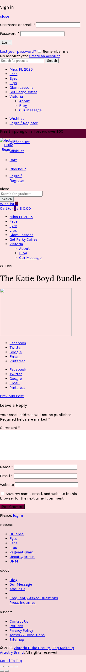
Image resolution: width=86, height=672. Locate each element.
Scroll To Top (11, 660)
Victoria (16, 96)
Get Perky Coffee (23, 92)
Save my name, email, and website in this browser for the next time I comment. (38, 495)
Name (6, 467)
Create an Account (44, 56)
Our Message (30, 110)
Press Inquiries (23, 602)
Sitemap (17, 639)
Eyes (13, 78)
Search (52, 61)
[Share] (7, 666)
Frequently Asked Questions (34, 598)
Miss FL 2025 (21, 69)
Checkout (18, 169)
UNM (14, 561)
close (4, 16)
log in (18, 515)
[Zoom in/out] (16, 666)
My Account (20, 142)
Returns (16, 626)
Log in (6, 42)
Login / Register (24, 123)
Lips (13, 83)
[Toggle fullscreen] (11, 666)
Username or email (17, 24)
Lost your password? (18, 51)
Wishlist (17, 118)
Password (9, 33)
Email (6, 476)
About (24, 101)
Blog (23, 105)
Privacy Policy (21, 630)
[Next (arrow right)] (7, 671)
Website (7, 484)
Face (13, 74)
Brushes (17, 534)
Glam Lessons (21, 87)
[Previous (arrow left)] (2, 671)
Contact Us (19, 621)
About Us (17, 589)
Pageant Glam (21, 552)
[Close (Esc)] (2, 666)
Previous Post (12, 396)
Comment (10, 427)
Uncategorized (22, 556)
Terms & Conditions (27, 635)
